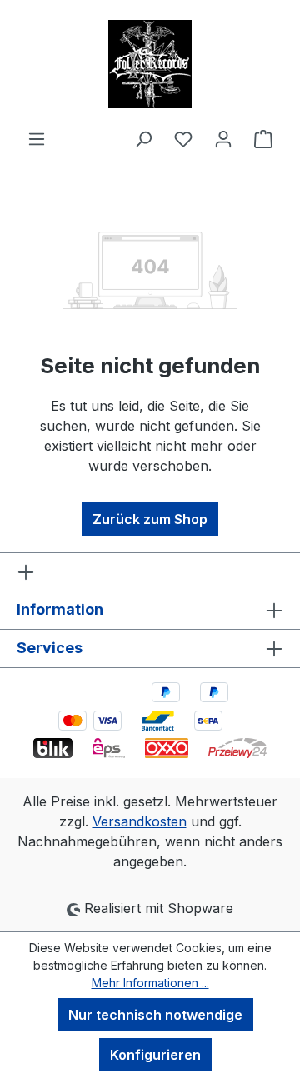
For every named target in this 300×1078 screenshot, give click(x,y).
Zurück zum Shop (150, 519)
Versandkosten (139, 821)
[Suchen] (143, 138)
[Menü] (37, 138)
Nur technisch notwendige (155, 1014)
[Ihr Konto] (223, 138)
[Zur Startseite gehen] (150, 64)
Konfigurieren (155, 1054)
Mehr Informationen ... (150, 983)
